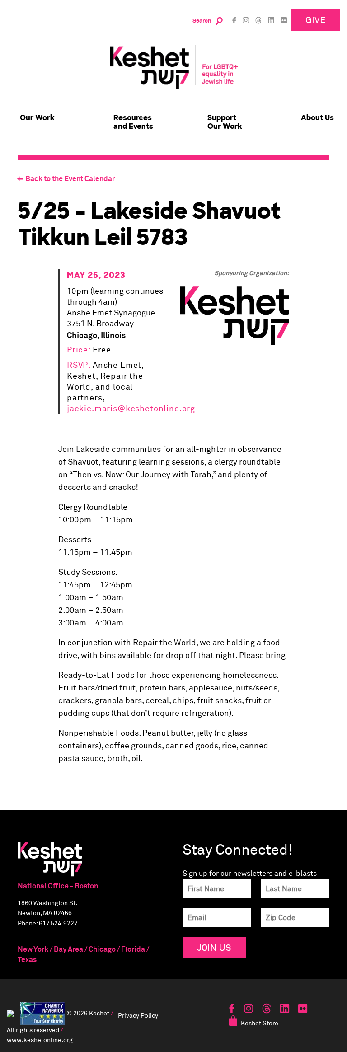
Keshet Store (259, 1023)
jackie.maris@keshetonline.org (131, 409)
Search (201, 21)
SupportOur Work (224, 122)
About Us (317, 117)
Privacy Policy (138, 1015)
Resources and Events (133, 122)
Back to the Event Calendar (70, 179)
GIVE (315, 19)
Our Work (37, 117)
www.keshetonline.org (40, 1039)
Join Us (214, 947)
